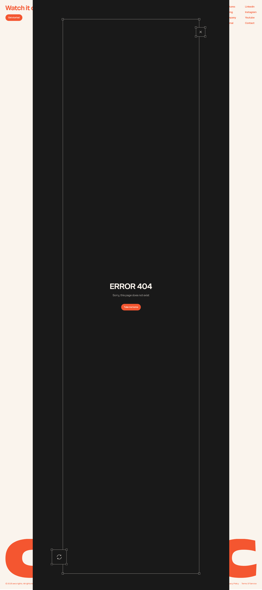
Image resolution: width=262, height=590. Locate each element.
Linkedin (249, 6)
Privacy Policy (233, 583)
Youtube (250, 17)
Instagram (251, 12)
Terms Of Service (249, 583)
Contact (250, 23)
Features (230, 6)
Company (230, 17)
